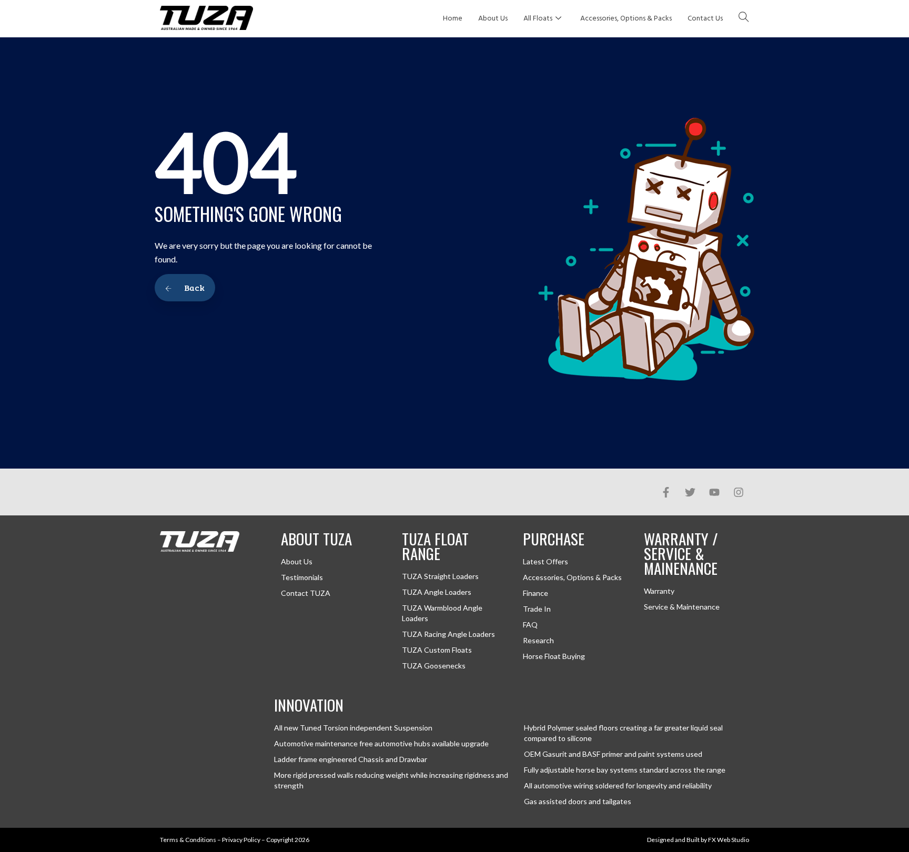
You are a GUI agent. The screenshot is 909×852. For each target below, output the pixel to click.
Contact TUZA (305, 593)
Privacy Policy (241, 840)
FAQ (530, 624)
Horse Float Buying (554, 656)
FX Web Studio (728, 840)
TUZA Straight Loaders (440, 576)
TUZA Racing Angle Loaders (448, 634)
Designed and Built (673, 840)
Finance (535, 593)
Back (194, 287)
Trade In (537, 608)
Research (538, 640)
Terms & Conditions (188, 840)
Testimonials (302, 577)
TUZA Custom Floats (437, 649)
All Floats (537, 19)
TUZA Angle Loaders (436, 591)
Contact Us (705, 19)
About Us (493, 19)
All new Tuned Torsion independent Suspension (353, 727)
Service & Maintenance (682, 606)
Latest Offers (545, 561)
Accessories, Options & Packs (626, 19)
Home (452, 19)
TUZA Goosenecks (434, 665)
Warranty (659, 590)
